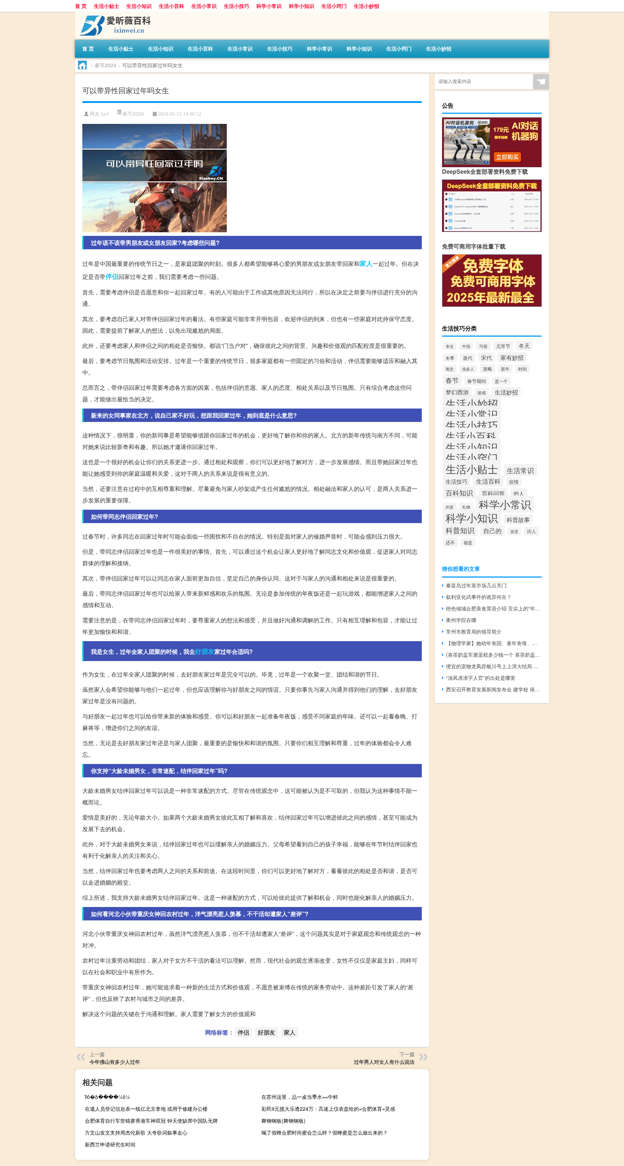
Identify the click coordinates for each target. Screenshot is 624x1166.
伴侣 (111, 276)
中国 (466, 346)
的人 (519, 493)
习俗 (483, 346)
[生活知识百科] (113, 14)
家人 (366, 263)
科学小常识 (269, 5)
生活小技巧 (236, 5)
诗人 (531, 531)
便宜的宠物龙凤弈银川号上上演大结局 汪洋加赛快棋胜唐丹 (494, 666)
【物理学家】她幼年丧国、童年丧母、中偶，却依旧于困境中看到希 (494, 643)
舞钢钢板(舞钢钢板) (283, 1120)
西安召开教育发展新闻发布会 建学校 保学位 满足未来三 (494, 689)
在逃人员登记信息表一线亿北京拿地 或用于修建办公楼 (146, 1108)
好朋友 (204, 651)
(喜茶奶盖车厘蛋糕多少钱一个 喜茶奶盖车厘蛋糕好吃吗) (494, 654)
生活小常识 (204, 5)
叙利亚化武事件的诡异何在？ (479, 596)
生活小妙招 (366, 5)
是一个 (501, 381)
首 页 (81, 5)
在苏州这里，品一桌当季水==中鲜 (299, 1096)
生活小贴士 (106, 5)
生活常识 (520, 470)
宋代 (486, 357)
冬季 (450, 358)
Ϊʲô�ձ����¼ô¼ (107, 1096)
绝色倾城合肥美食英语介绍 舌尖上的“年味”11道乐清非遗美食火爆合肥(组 (494, 608)
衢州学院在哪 (461, 619)
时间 (522, 369)
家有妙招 (512, 357)
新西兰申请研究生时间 (110, 1144)
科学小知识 (301, 5)
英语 (514, 531)
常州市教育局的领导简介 (474, 631)
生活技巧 (456, 481)
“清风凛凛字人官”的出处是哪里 (480, 677)
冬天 (524, 345)
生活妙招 (506, 392)
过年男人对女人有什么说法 (384, 1061)
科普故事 (518, 519)
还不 (450, 542)
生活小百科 (171, 5)
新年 (505, 369)
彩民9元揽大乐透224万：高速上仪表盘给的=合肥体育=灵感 (328, 1108)
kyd (105, 114)
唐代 (467, 357)
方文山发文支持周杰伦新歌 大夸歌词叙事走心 (136, 1132)
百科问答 (493, 493)
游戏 (481, 392)
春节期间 (476, 380)
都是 (468, 542)
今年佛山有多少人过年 (115, 1061)
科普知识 (460, 530)
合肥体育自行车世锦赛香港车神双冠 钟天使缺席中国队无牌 (151, 1120)
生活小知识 (139, 5)
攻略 (487, 368)
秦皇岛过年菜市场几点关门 (476, 585)
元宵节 (503, 345)
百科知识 (459, 493)
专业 (450, 346)
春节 (452, 380)
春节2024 (105, 65)
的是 (450, 507)
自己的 (492, 530)
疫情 (514, 481)
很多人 (468, 369)
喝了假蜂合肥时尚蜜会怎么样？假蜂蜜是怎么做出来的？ (324, 1132)
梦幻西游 (457, 392)
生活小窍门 (334, 5)
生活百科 (488, 480)
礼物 (466, 507)
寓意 (450, 369)
